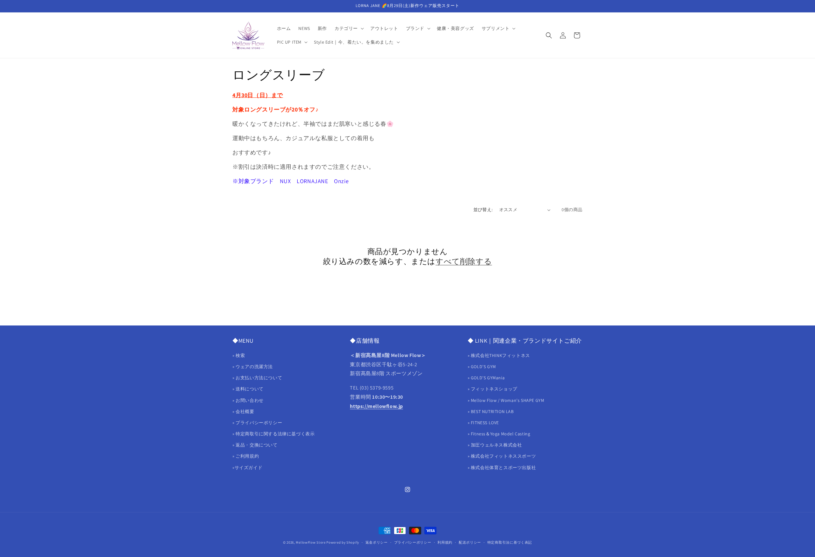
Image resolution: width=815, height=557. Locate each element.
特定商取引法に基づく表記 (509, 542)
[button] (348, 28)
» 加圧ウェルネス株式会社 (495, 445)
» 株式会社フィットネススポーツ (502, 456)
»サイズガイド (247, 467)
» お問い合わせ (248, 400)
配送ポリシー (470, 542)
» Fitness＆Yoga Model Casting (499, 434)
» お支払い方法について (257, 378)
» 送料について (248, 389)
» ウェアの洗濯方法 (252, 366)
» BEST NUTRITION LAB (491, 411)
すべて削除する (464, 261)
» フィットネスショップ (492, 389)
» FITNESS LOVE (483, 422)
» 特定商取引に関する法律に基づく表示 (273, 434)
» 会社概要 (243, 411)
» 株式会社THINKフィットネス (499, 355)
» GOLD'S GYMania (486, 378)
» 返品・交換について (255, 445)
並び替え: (483, 209)
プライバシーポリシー (412, 542)
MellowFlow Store (310, 542)
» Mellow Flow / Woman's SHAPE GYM (506, 400)
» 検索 (238, 355)
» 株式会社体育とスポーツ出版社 (502, 467)
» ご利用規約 (245, 456)
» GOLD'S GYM (482, 366)
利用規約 (444, 542)
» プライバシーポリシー (257, 422)
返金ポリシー (376, 542)
